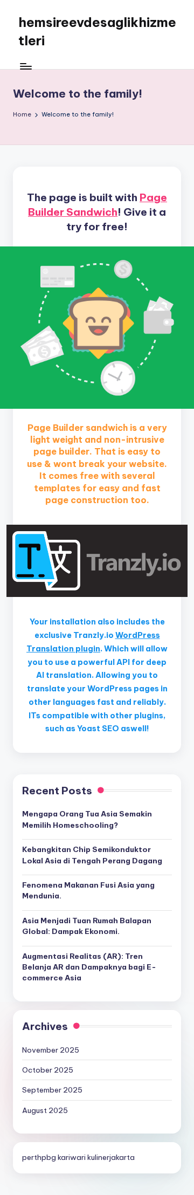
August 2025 (45, 1110)
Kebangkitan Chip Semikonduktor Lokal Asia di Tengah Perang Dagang (92, 854)
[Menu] (25, 66)
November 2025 (50, 1050)
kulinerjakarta (111, 1157)
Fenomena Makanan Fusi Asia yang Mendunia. (88, 890)
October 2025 (47, 1070)
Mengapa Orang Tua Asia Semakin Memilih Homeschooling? (87, 819)
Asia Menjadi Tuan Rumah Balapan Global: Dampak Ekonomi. (86, 926)
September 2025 (52, 1090)
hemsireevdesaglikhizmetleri (97, 31)
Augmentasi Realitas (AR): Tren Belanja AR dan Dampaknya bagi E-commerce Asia (89, 967)
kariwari (72, 1157)
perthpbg (39, 1157)
